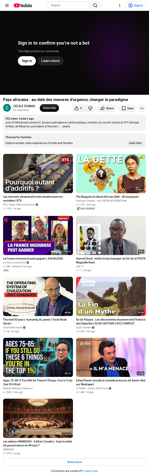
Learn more (91, 471)
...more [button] (65, 126)
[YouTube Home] (23, 5)
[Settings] (119, 5)
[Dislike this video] (90, 108)
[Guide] (7, 5)
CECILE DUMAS (24, 106)
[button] (74, 140)
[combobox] (69, 5)
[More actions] (142, 108)
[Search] (95, 5)
